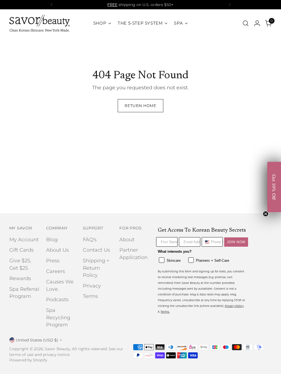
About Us (57, 250)
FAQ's (90, 239)
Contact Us (96, 250)
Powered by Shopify (28, 360)
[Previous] (52, 4)
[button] (274, 187)
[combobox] (205, 241)
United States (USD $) (37, 340)
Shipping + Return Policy (96, 268)
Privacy (92, 286)
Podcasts (57, 299)
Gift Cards (21, 250)
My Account (24, 239)
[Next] (230, 4)
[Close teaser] (265, 214)
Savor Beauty (57, 349)
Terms (90, 296)
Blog (52, 239)
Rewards (20, 278)
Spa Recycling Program (58, 317)
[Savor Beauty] (39, 23)
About (126, 239)
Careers (55, 271)
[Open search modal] (245, 23)
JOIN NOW (236, 242)
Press (53, 260)
